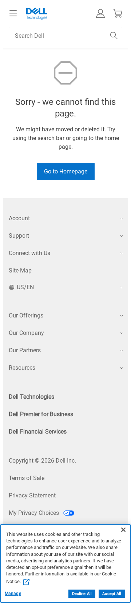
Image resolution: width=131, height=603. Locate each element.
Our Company (26, 332)
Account (19, 218)
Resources (22, 367)
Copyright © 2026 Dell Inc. (42, 460)
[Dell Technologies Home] (37, 13)
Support (19, 235)
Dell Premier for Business (41, 414)
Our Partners (25, 350)
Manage (13, 593)
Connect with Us (29, 253)
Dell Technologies (31, 396)
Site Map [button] (20, 270)
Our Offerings (26, 315)
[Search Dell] (114, 35)
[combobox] (65, 35)
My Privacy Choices (34, 512)
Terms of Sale (26, 478)
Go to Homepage (65, 171)
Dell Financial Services (38, 431)
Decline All (82, 593)
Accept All (111, 593)
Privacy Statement (32, 495)
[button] (100, 13)
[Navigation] (13, 13)
